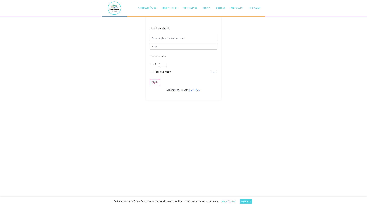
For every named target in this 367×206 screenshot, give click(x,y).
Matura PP (237, 8)
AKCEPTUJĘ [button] (245, 201)
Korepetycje (169, 8)
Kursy (206, 8)
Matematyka (190, 8)
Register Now (194, 90)
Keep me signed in (163, 71)
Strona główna (147, 8)
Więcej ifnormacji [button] (229, 201)
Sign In (155, 82)
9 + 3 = (154, 64)
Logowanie (255, 8)
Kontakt (220, 8)
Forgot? (214, 71)
